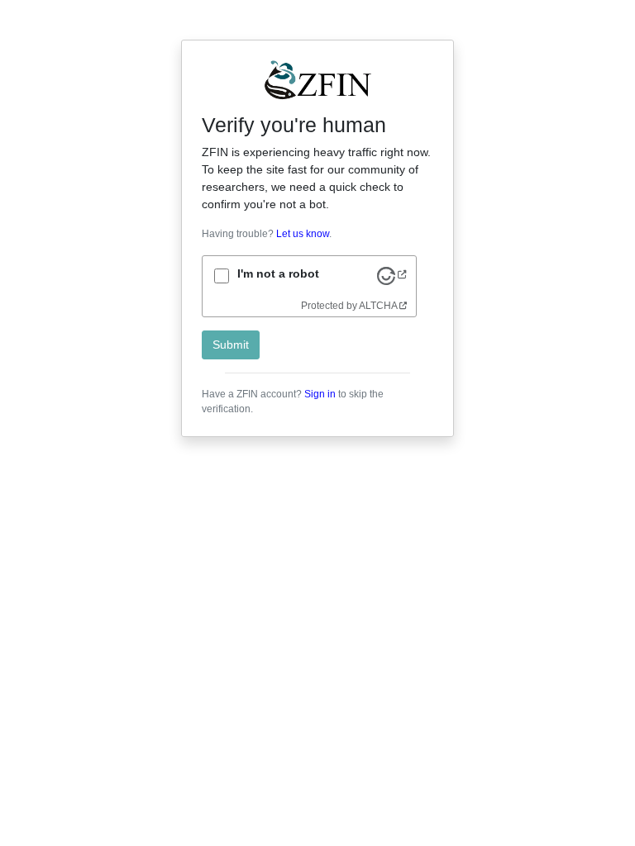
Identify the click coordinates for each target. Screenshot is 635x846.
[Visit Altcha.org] (392, 275)
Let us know (302, 234)
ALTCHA (378, 305)
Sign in (320, 394)
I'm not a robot (278, 273)
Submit (230, 344)
